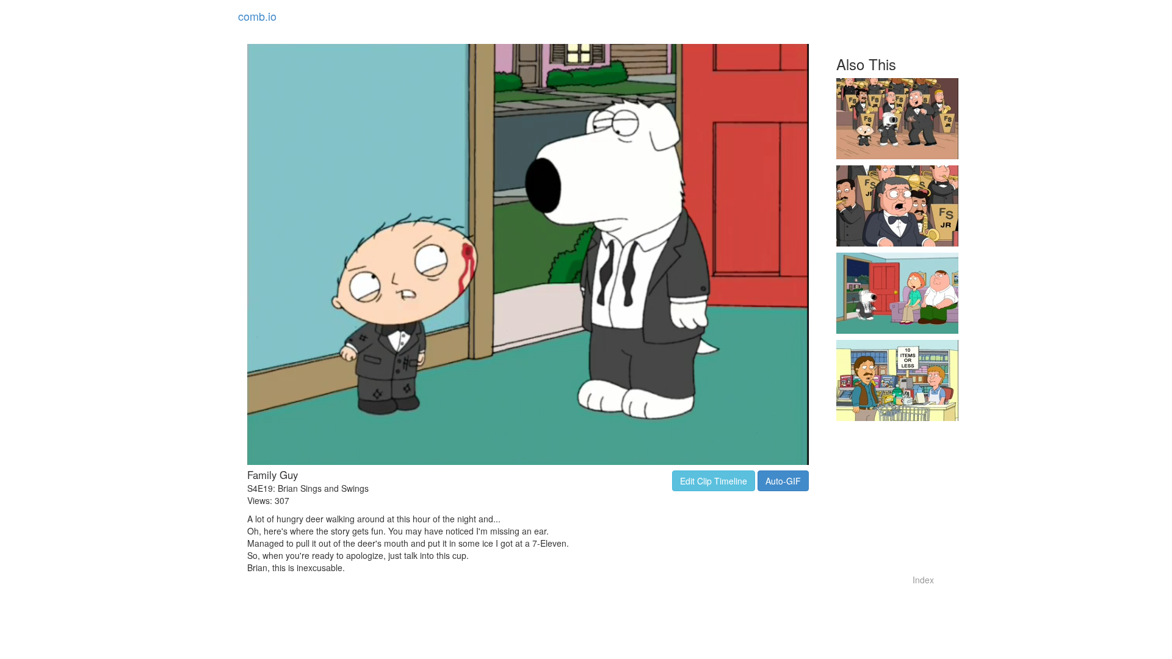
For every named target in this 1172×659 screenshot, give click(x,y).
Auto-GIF (783, 481)
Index (923, 580)
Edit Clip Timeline (713, 481)
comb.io (257, 16)
